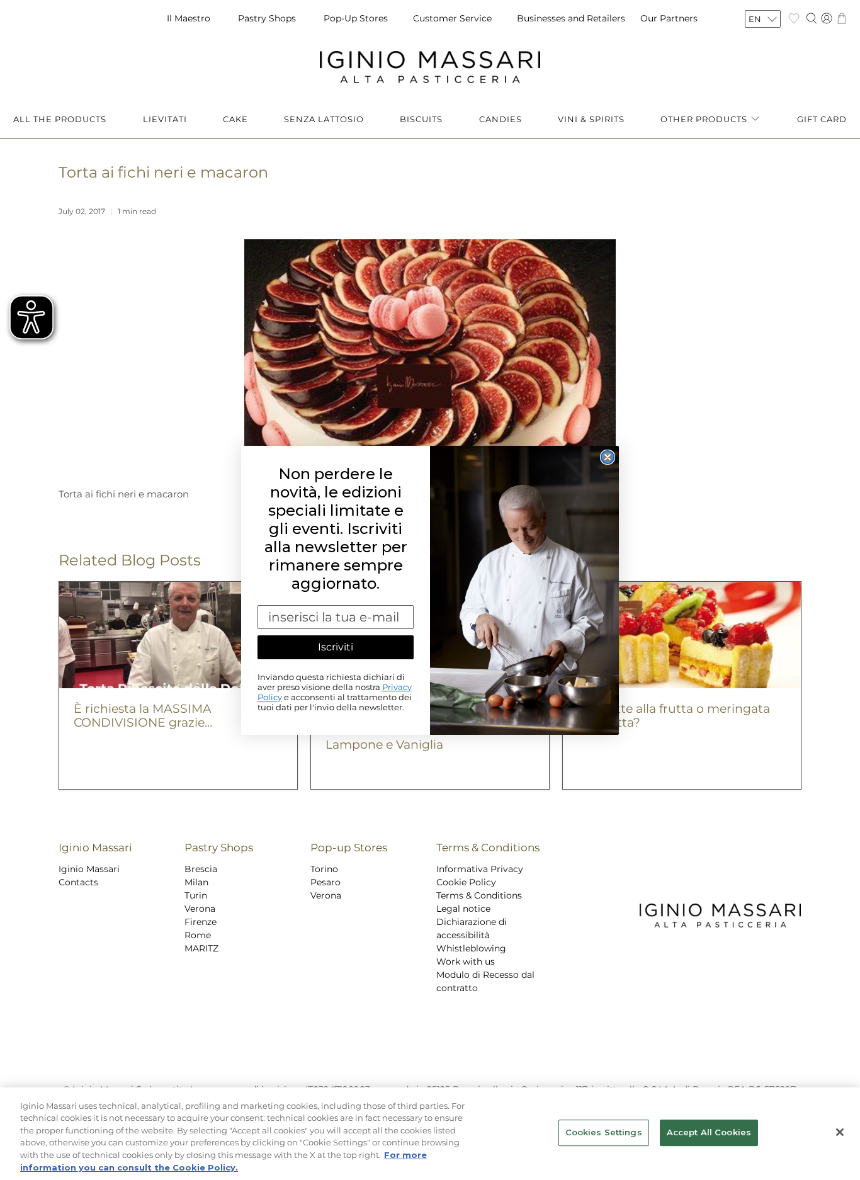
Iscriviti (335, 647)
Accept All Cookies (709, 1133)
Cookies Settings (603, 1133)
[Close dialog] (607, 457)
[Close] (840, 1132)
